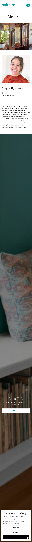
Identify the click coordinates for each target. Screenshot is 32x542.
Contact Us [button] (16, 411)
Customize (16, 532)
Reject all (16, 527)
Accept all (16, 537)
